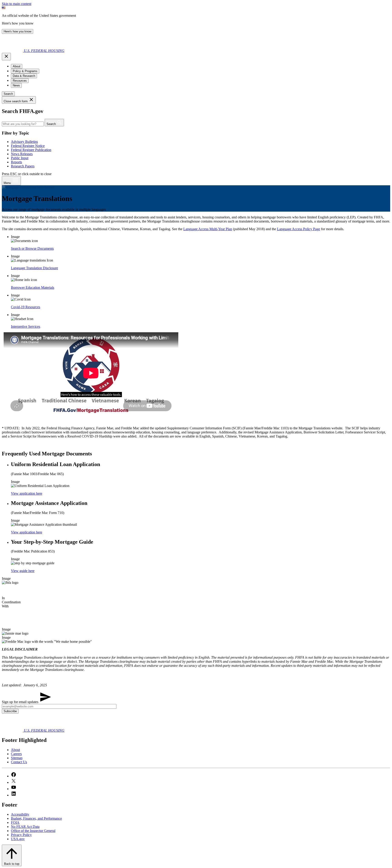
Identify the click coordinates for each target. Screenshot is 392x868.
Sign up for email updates (20, 702)
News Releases (22, 154)
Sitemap (16, 758)
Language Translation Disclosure (34, 268)
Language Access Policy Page (298, 229)
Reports (16, 162)
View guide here (22, 571)
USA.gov (18, 839)
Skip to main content (16, 4)
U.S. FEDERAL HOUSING (44, 51)
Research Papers (22, 166)
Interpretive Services (25, 326)
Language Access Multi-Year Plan (207, 229)
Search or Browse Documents (32, 248)
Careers (16, 754)
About (15, 750)
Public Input (19, 158)
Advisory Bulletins (24, 142)
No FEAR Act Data (25, 827)
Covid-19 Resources (25, 307)
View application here (26, 493)
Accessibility (20, 814)
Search (8, 93)
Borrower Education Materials (32, 287)
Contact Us (19, 762)
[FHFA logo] (13, 51)
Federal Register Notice (28, 146)
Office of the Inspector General (33, 831)
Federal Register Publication (31, 150)
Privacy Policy (21, 835)
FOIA (15, 822)
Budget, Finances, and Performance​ (36, 818)
